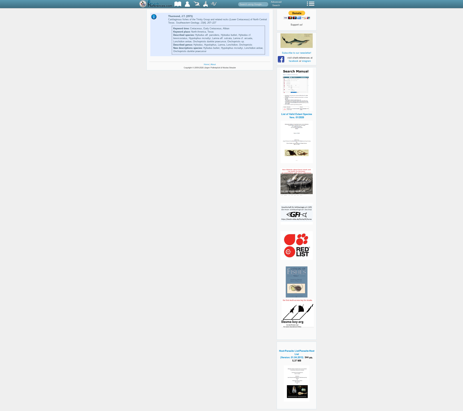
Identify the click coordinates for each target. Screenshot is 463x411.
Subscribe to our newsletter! (296, 52)
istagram (306, 61)
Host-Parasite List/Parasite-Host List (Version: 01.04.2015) (296, 354)
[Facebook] (296, 40)
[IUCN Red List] (296, 245)
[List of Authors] (187, 4)
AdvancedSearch (276, 3)
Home (206, 64)
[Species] (196, 4)
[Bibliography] (178, 4)
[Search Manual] (297, 89)
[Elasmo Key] (298, 312)
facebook (293, 61)
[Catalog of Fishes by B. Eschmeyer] (296, 281)
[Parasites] (213, 4)
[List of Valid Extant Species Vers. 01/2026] (297, 141)
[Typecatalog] (205, 4)
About (213, 64)
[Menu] (311, 4)
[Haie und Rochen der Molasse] (296, 182)
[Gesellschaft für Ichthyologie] (297, 213)
